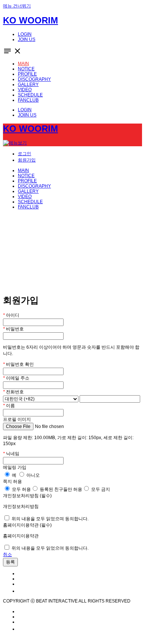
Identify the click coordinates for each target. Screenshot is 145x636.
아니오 (32, 475)
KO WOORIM (30, 20)
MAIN (23, 170)
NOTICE (26, 175)
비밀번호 (13, 329)
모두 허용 (21, 489)
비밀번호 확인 (18, 364)
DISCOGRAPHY (34, 186)
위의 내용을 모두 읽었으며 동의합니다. (49, 518)
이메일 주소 (16, 378)
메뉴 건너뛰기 (17, 6)
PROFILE (27, 180)
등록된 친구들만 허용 (60, 489)
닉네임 (11, 453)
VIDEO (25, 196)
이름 (9, 405)
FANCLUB (28, 207)
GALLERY (28, 191)
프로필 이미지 (17, 419)
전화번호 (13, 391)
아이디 (11, 315)
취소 (7, 554)
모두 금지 (100, 489)
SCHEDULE (30, 201)
